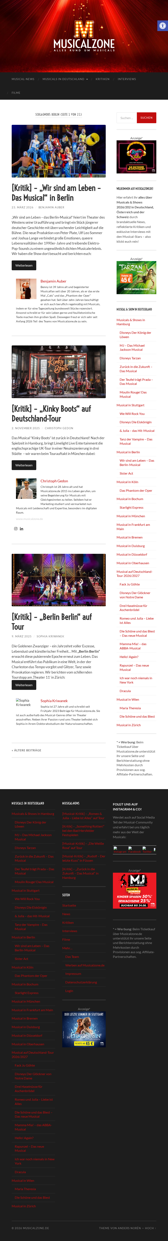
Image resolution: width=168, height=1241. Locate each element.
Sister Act (126, 473)
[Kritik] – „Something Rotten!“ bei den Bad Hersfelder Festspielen (83, 830)
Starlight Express (131, 507)
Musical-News (23, 79)
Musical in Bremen (130, 537)
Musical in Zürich (129, 725)
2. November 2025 (26, 428)
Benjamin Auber (51, 207)
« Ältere (26, 750)
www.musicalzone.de (29, 519)
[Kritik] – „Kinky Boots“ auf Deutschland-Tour (51, 413)
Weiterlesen (24, 265)
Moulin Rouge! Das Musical (34, 882)
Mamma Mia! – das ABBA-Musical (133, 646)
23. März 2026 (23, 207)
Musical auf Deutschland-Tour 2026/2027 (135, 574)
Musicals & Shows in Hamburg (33, 813)
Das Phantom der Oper (136, 490)
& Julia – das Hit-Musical (137, 430)
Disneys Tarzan (130, 358)
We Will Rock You (132, 414)
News (66, 914)
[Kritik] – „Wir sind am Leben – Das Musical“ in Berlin (56, 193)
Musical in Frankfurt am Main (32, 1010)
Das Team (72, 956)
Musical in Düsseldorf (132, 554)
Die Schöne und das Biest (137, 716)
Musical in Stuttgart (130, 405)
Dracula (125, 691)
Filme (16, 92)
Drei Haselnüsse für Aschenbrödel (133, 608)
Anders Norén (129, 1228)
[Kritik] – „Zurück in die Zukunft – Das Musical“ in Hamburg (80, 873)
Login (69, 991)
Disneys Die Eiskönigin (136, 422)
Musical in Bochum (130, 499)
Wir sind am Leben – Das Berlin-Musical (137, 462)
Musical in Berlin (128, 452)
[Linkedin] (21, 529)
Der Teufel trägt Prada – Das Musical (136, 382)
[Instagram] (16, 529)
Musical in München (131, 516)
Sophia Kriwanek (50, 636)
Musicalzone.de (36, 1228)
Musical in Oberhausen (133, 563)
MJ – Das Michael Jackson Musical (132, 347)
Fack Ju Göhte (130, 584)
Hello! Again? (129, 657)
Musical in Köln (127, 482)
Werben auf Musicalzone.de (84, 965)
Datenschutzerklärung (81, 982)
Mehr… (67, 948)
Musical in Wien (128, 699)
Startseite (69, 905)
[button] (162, 25)
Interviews (127, 79)
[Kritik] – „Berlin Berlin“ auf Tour (52, 622)
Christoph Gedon (59, 428)
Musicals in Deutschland (63, 79)
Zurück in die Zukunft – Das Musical (136, 369)
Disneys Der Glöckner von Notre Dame (135, 595)
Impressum (73, 973)
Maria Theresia (130, 708)
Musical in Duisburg (131, 546)
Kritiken (103, 79)
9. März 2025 (22, 636)
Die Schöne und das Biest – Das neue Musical (137, 633)
